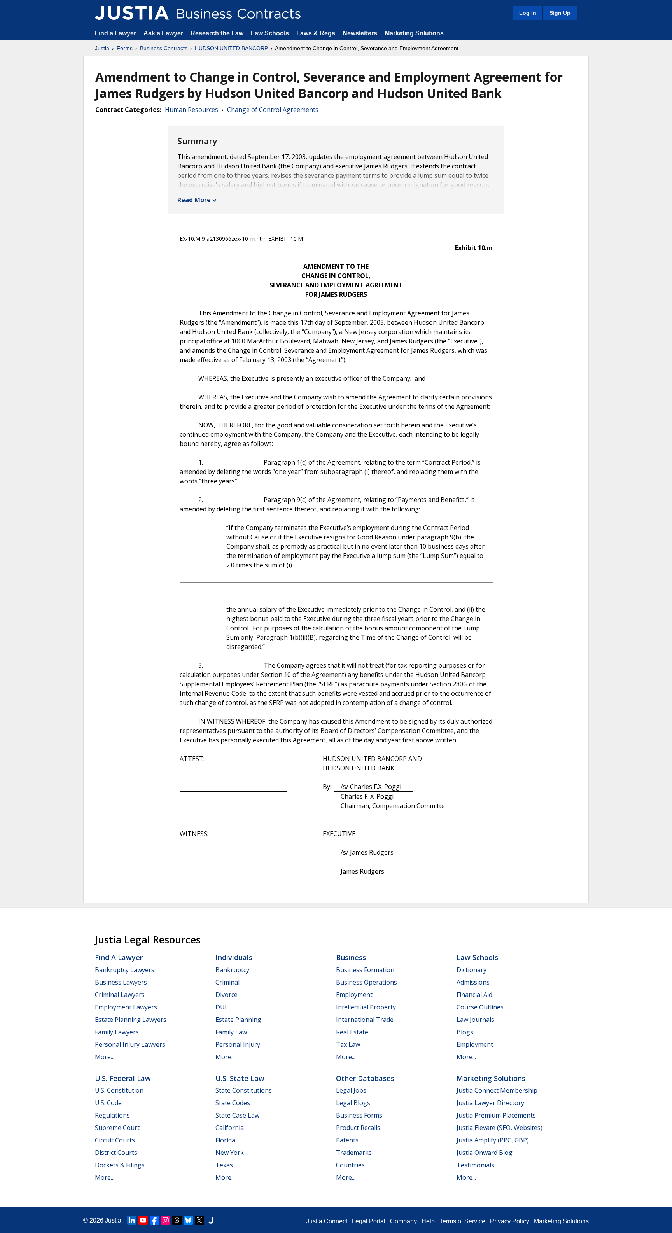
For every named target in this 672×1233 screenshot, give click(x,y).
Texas (224, 1165)
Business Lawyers (121, 982)
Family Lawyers (117, 1032)
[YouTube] (143, 1220)
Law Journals (475, 1019)
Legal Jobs (351, 1090)
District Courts (116, 1152)
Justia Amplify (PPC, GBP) (493, 1140)
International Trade (365, 1019)
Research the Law (217, 33)
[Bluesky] (188, 1220)
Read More (194, 200)
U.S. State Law (239, 1078)
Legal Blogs (353, 1102)
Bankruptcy (232, 969)
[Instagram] (165, 1220)
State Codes (232, 1102)
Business (351, 957)
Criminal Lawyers (120, 994)
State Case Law (237, 1115)
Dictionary (471, 969)
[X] (199, 1220)
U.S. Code (108, 1102)
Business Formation (365, 969)
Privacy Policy (509, 1221)
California (229, 1127)
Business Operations (366, 982)
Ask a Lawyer (164, 33)
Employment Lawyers (126, 1007)
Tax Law (348, 1044)
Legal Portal (368, 1221)
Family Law (231, 1032)
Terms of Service (462, 1221)
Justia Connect (326, 1221)
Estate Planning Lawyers (130, 1019)
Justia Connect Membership (497, 1090)
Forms (125, 48)
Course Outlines (480, 1007)
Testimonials (475, 1165)
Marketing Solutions (414, 33)
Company (403, 1221)
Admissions (473, 982)
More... (104, 1057)
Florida (225, 1140)
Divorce (226, 994)
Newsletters (360, 33)
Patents (347, 1140)
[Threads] (177, 1220)
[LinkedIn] (131, 1220)
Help (428, 1221)
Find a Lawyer (115, 33)
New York (229, 1152)
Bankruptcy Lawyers (124, 969)
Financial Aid (474, 994)
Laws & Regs (315, 33)
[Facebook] (154, 1220)
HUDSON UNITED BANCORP (231, 48)
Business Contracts (163, 48)
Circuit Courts (115, 1140)
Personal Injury (237, 1044)
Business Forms (359, 1115)
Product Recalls (358, 1127)
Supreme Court (117, 1127)
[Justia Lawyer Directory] (210, 1220)
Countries (350, 1165)
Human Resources (191, 109)
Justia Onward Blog (485, 1152)
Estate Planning (238, 1019)
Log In (527, 13)
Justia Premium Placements (496, 1115)
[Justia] (132, 13)
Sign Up (560, 13)
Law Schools (270, 33)
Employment (354, 994)
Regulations (112, 1115)
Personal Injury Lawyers (130, 1044)
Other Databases (365, 1078)
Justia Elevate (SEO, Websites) (499, 1127)
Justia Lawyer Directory (490, 1102)
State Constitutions (243, 1090)
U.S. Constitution (119, 1090)
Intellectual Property (366, 1007)
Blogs (465, 1032)
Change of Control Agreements (272, 109)
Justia (102, 48)
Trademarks (354, 1152)
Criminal (227, 982)
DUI (221, 1007)
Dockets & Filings (120, 1165)
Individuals (233, 957)
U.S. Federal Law (123, 1078)
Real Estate (352, 1032)
